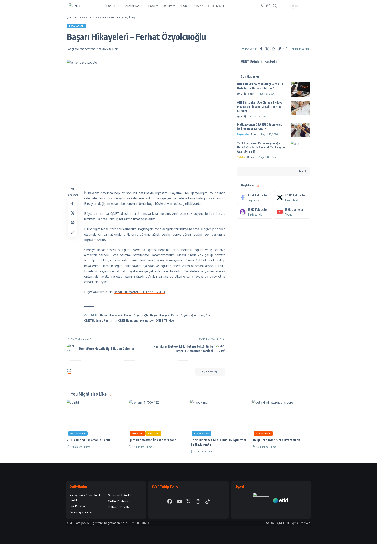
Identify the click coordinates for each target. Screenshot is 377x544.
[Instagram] (255, 212)
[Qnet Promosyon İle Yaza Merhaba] (158, 417)
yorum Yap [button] (211, 371)
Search (302, 171)
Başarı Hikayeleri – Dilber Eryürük (139, 292)
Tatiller (241, 157)
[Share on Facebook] (261, 49)
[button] (232, 6)
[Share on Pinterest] (72, 222)
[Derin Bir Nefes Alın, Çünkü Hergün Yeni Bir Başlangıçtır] (219, 417)
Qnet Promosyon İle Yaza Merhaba (152, 440)
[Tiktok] (207, 501)
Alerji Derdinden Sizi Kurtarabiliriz (276, 440)
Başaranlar (76, 26)
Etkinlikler (263, 433)
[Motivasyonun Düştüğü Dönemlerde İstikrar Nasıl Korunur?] (300, 130)
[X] (292, 197)
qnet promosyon (144, 320)
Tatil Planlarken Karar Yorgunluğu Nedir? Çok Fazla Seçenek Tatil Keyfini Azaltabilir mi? (261, 147)
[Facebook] (255, 197)
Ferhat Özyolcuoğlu (183, 315)
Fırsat (251, 93)
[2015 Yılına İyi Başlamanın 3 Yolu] (96, 417)
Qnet (209, 315)
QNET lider (125, 320)
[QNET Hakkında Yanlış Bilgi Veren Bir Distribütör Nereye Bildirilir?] (300, 89)
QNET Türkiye (165, 320)
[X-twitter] (188, 501)
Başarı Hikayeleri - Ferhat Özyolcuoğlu (124, 315)
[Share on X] (267, 49)
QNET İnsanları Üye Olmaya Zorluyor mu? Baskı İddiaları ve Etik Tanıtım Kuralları (260, 106)
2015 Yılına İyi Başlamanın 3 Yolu (88, 440)
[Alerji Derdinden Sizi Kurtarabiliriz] (281, 417)
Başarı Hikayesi (160, 315)
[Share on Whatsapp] (273, 49)
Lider (200, 315)
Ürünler (251, 157)
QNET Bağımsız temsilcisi (100, 320)
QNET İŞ (241, 93)
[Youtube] (292, 212)
